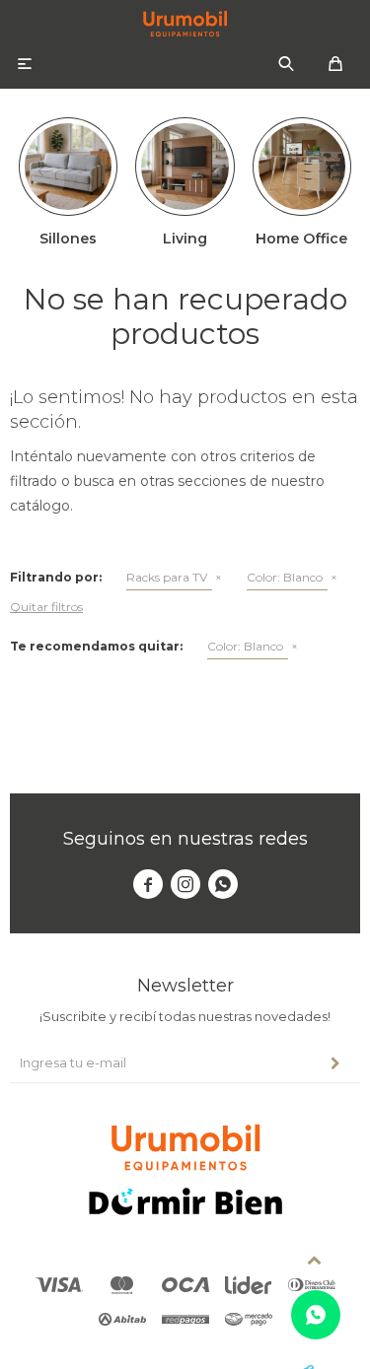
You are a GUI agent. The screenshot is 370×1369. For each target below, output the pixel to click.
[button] (286, 64)
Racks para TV (166, 577)
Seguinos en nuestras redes (185, 839)
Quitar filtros (46, 606)
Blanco (285, 577)
